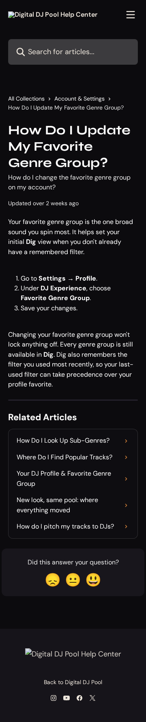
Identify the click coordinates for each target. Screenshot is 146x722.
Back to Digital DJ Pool (73, 682)
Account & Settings (79, 98)
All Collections (26, 98)
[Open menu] (130, 15)
